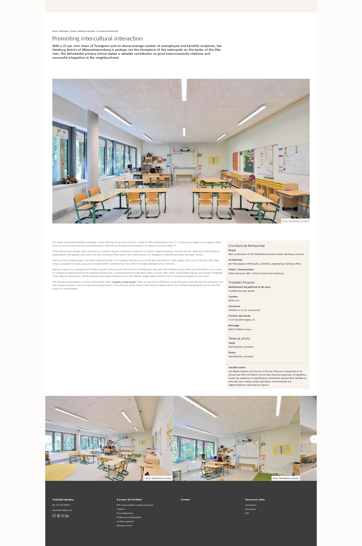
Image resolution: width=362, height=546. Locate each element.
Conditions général (125, 521)
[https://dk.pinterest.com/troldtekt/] (58, 515)
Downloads (250, 509)
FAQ (247, 513)
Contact (185, 499)
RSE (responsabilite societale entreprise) (135, 505)
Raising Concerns (124, 525)
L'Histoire (121, 509)
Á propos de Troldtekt (129, 499)
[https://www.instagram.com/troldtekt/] (54, 515)
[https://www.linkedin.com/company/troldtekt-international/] (67, 515)
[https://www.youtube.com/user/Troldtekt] (62, 515)
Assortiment (250, 505)
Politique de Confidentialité (129, 517)
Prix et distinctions (125, 513)
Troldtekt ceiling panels (124, 281)
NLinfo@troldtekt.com (62, 510)
